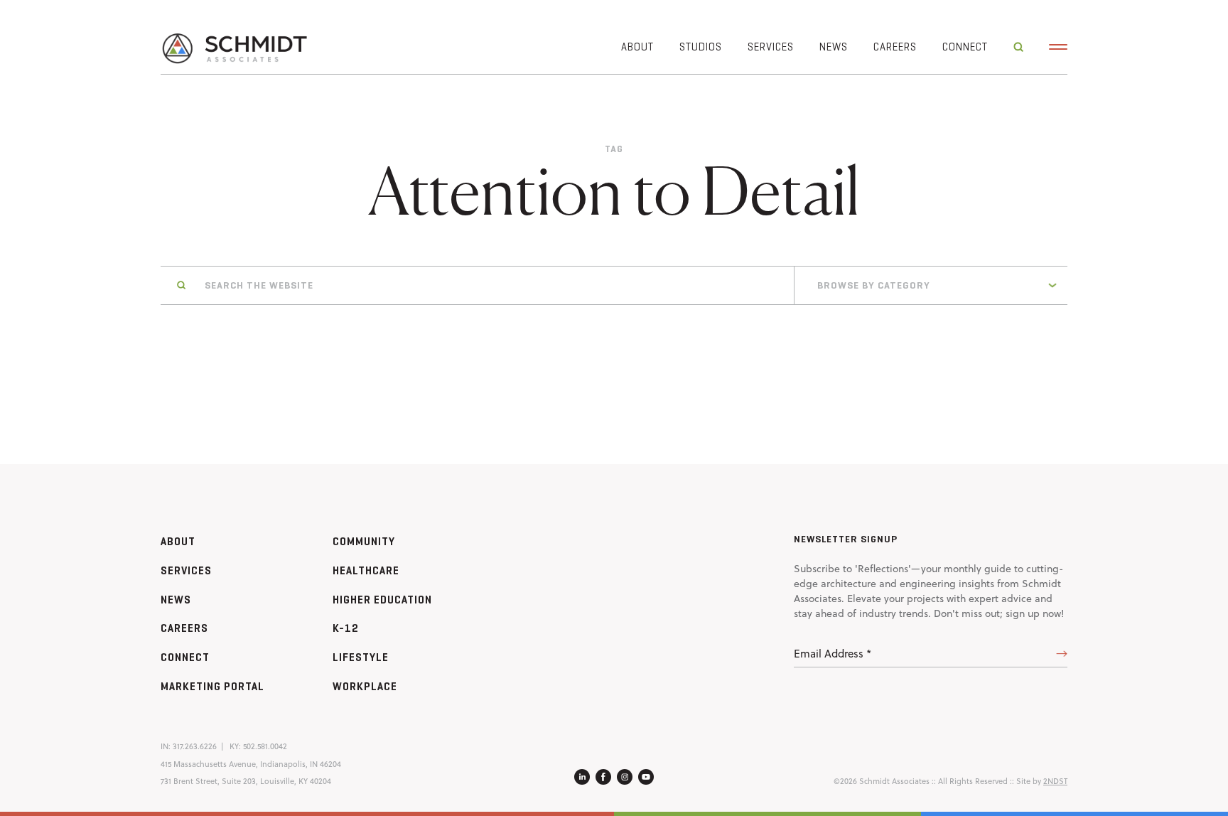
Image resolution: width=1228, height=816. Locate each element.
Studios (700, 46)
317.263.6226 (195, 746)
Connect (965, 46)
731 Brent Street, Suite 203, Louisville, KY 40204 (246, 781)
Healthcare (366, 570)
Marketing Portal (212, 686)
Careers (895, 46)
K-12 (346, 628)
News (833, 46)
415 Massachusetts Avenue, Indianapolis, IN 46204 (251, 764)
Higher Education (382, 599)
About (637, 46)
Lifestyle (361, 657)
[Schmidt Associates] (234, 47)
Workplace (365, 686)
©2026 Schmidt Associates (882, 781)
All (820, 332)
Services (771, 46)
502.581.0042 (265, 746)
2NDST (1055, 781)
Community (364, 541)
